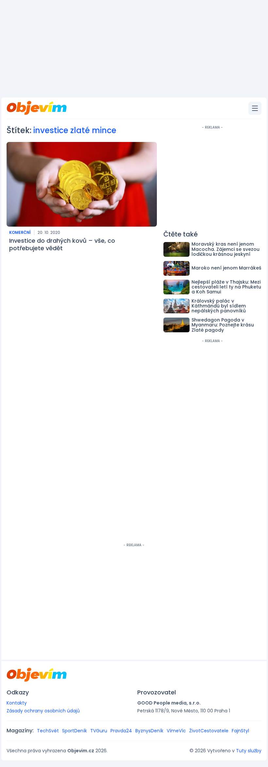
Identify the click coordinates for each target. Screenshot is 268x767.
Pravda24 (121, 730)
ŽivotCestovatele (208, 730)
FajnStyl (240, 730)
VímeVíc (176, 730)
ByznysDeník (149, 730)
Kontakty (17, 703)
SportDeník (74, 730)
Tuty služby (248, 750)
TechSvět (48, 730)
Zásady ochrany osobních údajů (43, 710)
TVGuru (98, 730)
